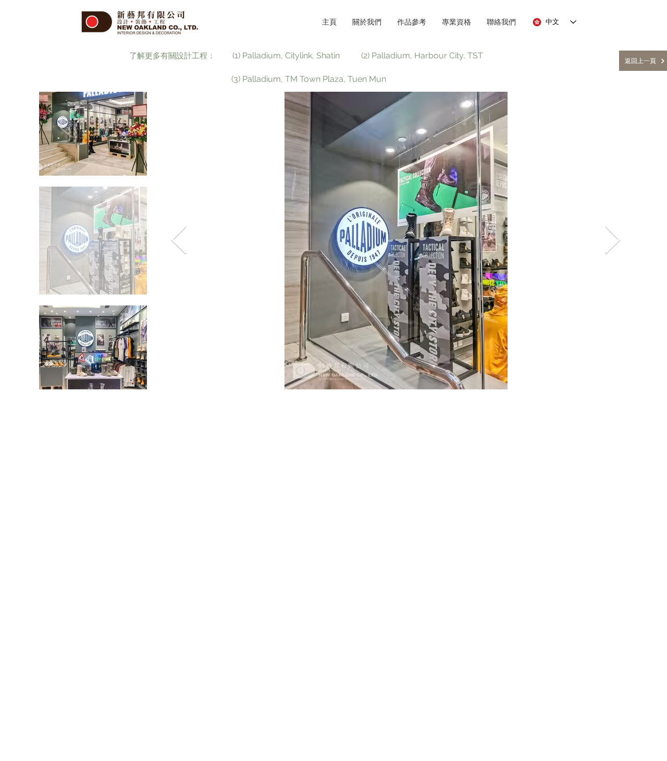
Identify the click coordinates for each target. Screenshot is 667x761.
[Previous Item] (179, 240)
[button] (172, 56)
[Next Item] (612, 240)
